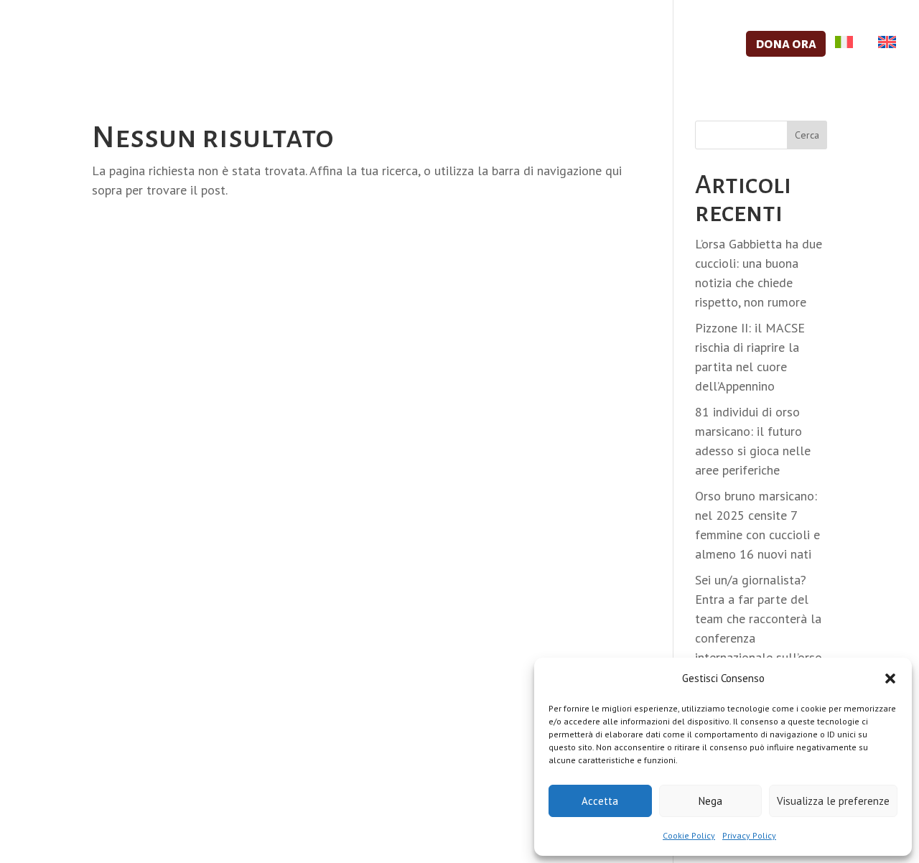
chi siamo (197, 45)
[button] (890, 678)
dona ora (785, 43)
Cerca (807, 135)
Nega (710, 801)
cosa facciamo (305, 45)
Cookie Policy (689, 835)
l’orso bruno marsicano (581, 45)
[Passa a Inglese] (883, 58)
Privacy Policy (749, 835)
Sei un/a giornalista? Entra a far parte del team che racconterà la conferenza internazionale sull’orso (758, 619)
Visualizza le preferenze (833, 801)
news (710, 45)
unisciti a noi (426, 45)
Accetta (600, 801)
